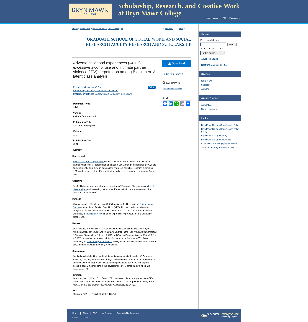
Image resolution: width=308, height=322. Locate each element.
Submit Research (209, 109)
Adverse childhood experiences (88, 161)
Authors (205, 89)
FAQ (95, 313)
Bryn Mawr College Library (214, 135)
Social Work (85, 28)
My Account (106, 313)
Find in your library (172, 74)
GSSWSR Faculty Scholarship (106, 28)
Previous (169, 28)
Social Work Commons (172, 89)
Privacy (75, 317)
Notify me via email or (214, 65)
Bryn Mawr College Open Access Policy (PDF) (220, 130)
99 (122, 28)
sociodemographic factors (99, 241)
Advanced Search (210, 59)
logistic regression (95, 214)
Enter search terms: (209, 40)
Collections (206, 81)
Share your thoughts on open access (219, 147)
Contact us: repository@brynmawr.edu (219, 143)
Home (75, 28)
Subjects (205, 85)
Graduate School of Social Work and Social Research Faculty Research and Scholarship (138, 41)
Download (178, 63)
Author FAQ (206, 105)
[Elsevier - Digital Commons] (220, 315)
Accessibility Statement (128, 313)
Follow (152, 87)
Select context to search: (212, 48)
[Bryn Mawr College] (90, 5)
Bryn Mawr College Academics (216, 139)
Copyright (85, 317)
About (85, 313)
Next (181, 28)
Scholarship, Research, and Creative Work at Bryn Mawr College (176, 11)
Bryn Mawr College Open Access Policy (220, 125)
